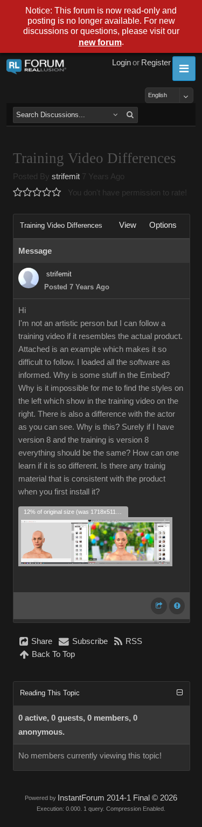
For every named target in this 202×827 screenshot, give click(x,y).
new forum (100, 42)
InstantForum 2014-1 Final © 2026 (117, 798)
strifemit (66, 176)
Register (156, 62)
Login (121, 62)
